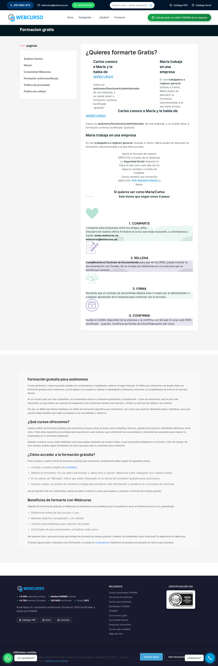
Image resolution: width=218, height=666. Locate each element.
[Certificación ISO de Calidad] (180, 599)
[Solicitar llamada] (210, 658)
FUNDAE (113, 611)
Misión (28, 65)
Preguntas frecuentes (120, 624)
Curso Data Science (118, 620)
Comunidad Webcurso (37, 71)
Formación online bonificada (41, 78)
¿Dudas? (104, 17)
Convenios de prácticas (120, 597)
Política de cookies (56, 660)
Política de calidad (35, 91)
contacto (71, 467)
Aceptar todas (151, 656)
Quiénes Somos (33, 58)
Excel (48, 620)
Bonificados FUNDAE (119, 606)
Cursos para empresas (120, 601)
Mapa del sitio (116, 633)
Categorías (85, 17)
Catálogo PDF (29, 620)
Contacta (119, 17)
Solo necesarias (176, 656)
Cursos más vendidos (119, 629)
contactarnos (102, 542)
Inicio (70, 17)
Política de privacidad (37, 85)
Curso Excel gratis (118, 615)
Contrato (65, 620)
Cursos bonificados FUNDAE (123, 592)
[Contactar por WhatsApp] (8, 658)
